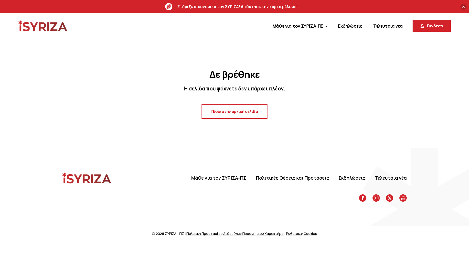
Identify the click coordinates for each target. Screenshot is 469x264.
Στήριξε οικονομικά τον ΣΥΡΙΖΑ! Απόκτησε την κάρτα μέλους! (237, 6)
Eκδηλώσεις (352, 178)
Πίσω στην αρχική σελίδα (234, 111)
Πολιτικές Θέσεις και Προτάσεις (292, 178)
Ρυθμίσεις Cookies (301, 233)
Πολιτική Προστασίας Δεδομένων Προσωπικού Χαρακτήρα (235, 233)
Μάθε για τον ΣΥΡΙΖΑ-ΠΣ (218, 178)
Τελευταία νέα (391, 178)
